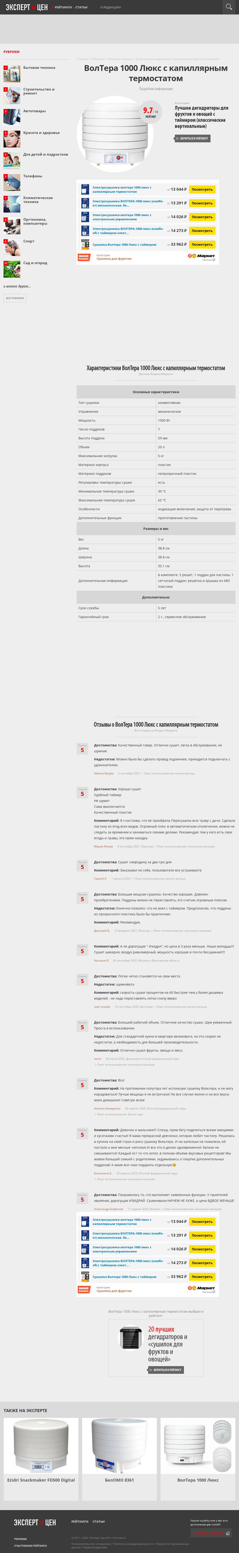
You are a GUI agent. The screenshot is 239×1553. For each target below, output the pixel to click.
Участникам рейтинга (30, 1545)
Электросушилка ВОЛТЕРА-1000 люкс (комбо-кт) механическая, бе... (128, 203)
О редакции (110, 7)
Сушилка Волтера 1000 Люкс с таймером (124, 244)
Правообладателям (95, 1547)
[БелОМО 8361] (119, 1446)
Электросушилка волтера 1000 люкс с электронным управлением (122, 217)
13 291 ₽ (177, 203)
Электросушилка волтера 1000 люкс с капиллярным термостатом (122, 189)
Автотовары (34, 110)
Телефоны (32, 176)
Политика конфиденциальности (133, 1544)
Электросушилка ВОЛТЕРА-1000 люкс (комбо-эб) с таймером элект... (128, 231)
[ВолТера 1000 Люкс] (198, 1446)
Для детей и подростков (45, 154)
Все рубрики (15, 298)
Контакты (120, 1537)
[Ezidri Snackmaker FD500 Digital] (41, 1446)
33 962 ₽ (177, 244)
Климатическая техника (38, 199)
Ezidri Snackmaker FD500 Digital (41, 1480)
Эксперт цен (27, 7)
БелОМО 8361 (119, 1480)
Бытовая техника (39, 67)
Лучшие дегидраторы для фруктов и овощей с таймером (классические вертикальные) (201, 117)
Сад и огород (35, 262)
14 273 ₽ (177, 230)
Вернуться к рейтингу (192, 138)
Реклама (20, 1539)
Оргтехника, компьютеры (35, 221)
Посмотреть (202, 189)
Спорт (28, 241)
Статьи (81, 7)
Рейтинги (63, 7)
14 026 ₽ (177, 216)
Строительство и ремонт (39, 91)
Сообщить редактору (208, 1533)
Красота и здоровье (41, 132)
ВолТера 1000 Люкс (198, 1480)
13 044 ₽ (177, 189)
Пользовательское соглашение (91, 1544)
